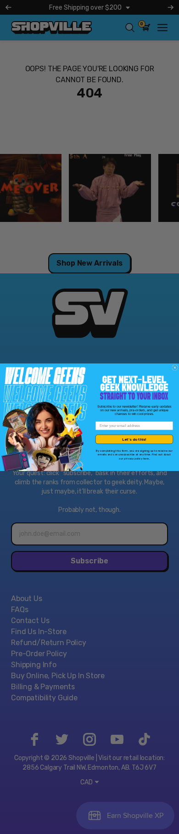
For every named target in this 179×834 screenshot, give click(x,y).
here (146, 458)
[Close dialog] (175, 367)
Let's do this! (134, 439)
